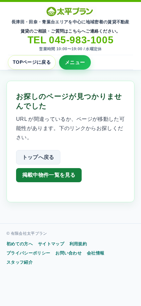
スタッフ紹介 (20, 262)
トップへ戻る (38, 157)
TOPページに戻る (32, 62)
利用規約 (78, 243)
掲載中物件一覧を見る (49, 175)
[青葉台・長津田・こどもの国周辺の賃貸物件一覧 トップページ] (70, 11)
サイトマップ (51, 243)
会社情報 (95, 253)
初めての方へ (20, 243)
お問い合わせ (68, 253)
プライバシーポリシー (28, 253)
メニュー (75, 62)
